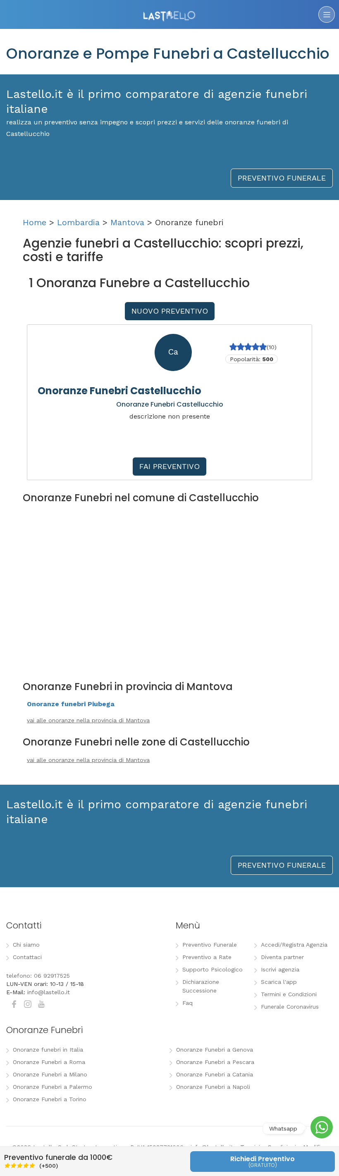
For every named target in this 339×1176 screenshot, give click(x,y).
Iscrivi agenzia (280, 969)
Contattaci (27, 957)
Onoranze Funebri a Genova (214, 1049)
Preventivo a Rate (207, 957)
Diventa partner (282, 957)
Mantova (127, 222)
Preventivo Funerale (209, 944)
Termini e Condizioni (289, 994)
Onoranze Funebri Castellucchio (119, 391)
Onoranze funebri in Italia (48, 1049)
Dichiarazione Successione (200, 986)
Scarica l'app (279, 981)
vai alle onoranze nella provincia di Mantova (88, 720)
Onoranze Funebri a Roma (49, 1062)
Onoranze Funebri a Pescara (215, 1062)
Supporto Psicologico (212, 969)
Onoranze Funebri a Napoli (213, 1086)
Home (34, 222)
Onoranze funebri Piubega (71, 704)
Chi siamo (26, 944)
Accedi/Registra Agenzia (294, 944)
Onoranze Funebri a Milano (50, 1074)
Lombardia (78, 222)
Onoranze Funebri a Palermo (52, 1086)
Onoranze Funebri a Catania (214, 1074)
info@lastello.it (48, 992)
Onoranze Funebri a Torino (49, 1099)
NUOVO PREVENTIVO (169, 311)
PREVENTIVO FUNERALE (282, 178)
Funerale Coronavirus (290, 1006)
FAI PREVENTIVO (169, 466)
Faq (187, 1003)
